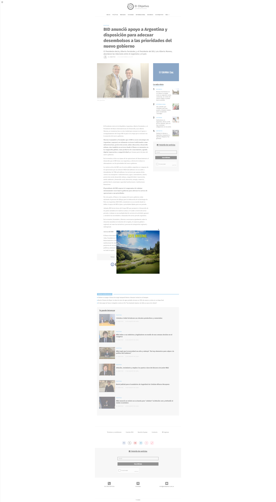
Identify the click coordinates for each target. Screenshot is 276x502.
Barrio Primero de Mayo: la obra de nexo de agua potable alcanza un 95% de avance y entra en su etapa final (131, 300)
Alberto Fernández (122, 257)
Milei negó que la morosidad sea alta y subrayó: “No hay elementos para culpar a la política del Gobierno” (145, 352)
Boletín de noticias (167, 145)
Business (150, 14)
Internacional (140, 14)
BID (133, 257)
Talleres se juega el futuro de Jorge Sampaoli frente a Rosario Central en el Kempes (123, 297)
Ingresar (166, 432)
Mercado (123, 14)
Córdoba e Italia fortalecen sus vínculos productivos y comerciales (139, 318)
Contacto (154, 432)
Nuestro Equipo (142, 432)
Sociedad (131, 14)
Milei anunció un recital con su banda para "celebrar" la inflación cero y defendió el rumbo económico (144, 402)
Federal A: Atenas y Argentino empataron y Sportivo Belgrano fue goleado (163, 136)
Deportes (159, 131)
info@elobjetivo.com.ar (166, 486)
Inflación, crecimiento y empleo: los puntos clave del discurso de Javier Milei (142, 368)
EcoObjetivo (159, 14)
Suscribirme (166, 157)
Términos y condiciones (114, 432)
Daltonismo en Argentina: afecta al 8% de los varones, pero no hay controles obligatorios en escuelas (163, 123)
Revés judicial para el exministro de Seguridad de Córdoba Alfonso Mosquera (142, 384)
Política (115, 14)
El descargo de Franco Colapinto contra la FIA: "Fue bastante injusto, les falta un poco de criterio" (127, 303)
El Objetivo (111, 57)
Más (167, 14)
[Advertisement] (126, 113)
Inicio (108, 14)
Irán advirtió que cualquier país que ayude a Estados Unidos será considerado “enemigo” (163, 110)
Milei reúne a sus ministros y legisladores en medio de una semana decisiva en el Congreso (144, 336)
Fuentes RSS (129, 432)
